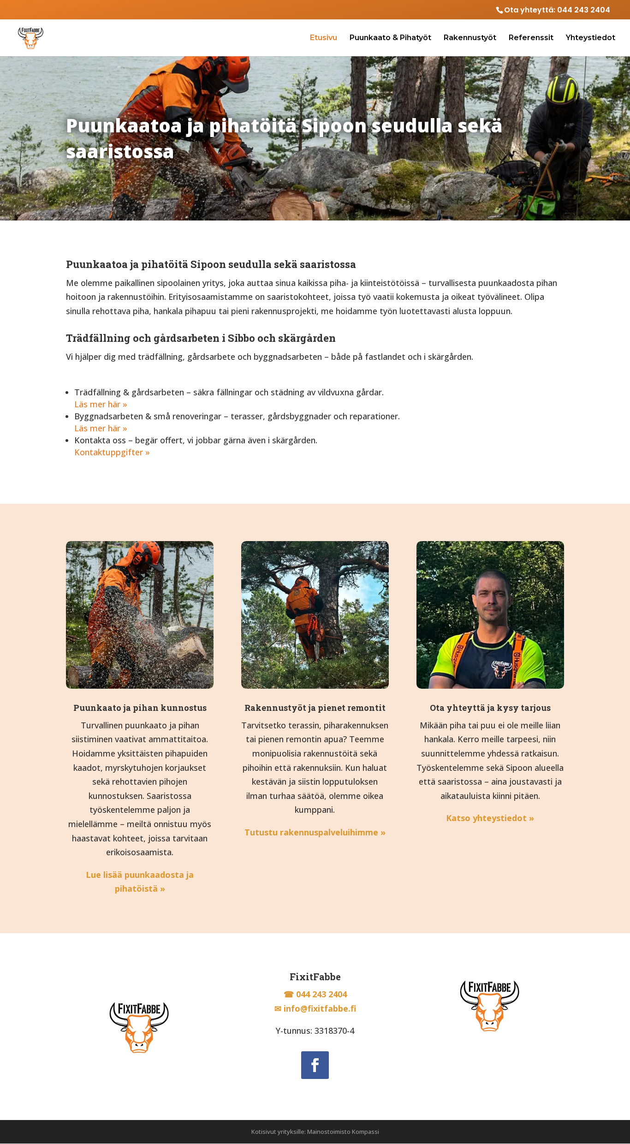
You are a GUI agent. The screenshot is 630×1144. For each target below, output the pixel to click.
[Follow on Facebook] (315, 1065)
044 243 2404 (583, 10)
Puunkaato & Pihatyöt (390, 38)
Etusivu (323, 38)
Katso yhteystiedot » (490, 817)
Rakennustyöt (470, 38)
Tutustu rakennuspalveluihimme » (315, 832)
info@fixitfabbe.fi (320, 1008)
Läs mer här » (100, 404)
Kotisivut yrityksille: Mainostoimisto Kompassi (315, 1131)
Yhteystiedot (590, 38)
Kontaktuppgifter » (112, 452)
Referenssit (531, 38)
